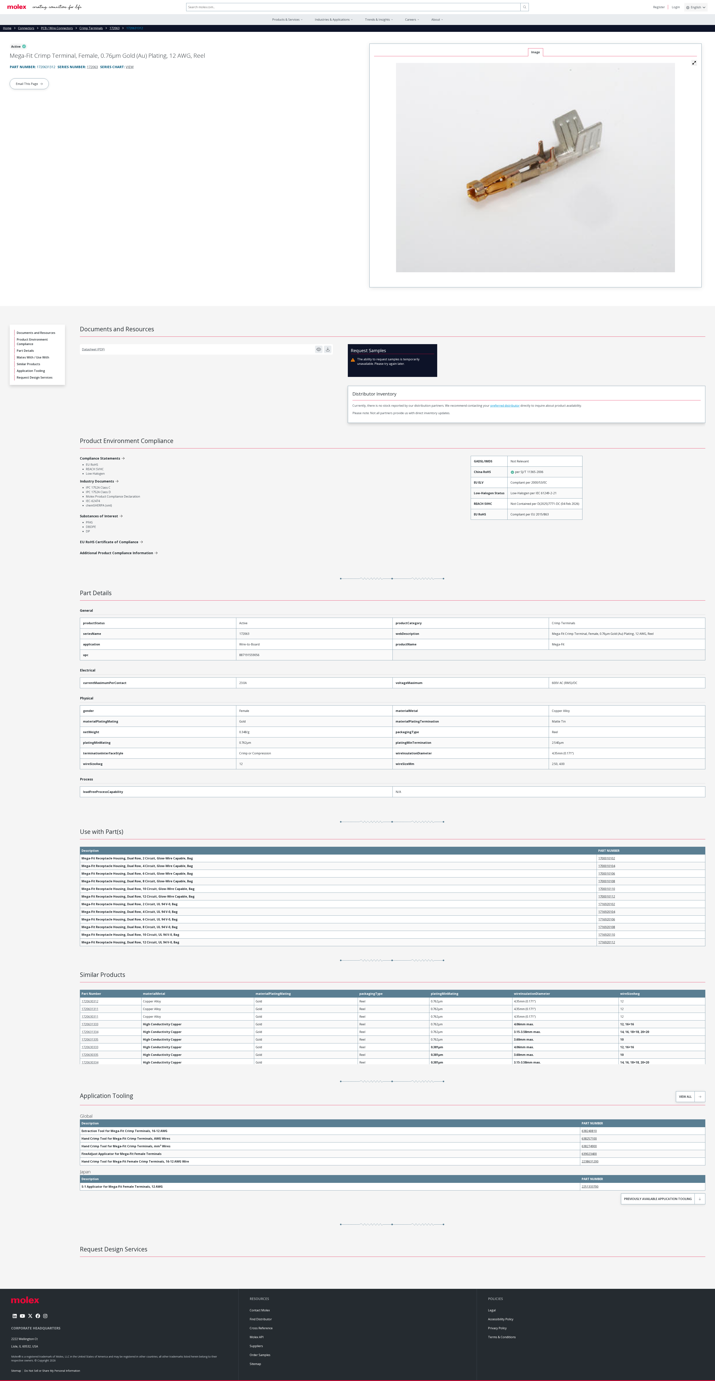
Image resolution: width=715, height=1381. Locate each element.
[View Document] (318, 349)
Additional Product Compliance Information (116, 553)
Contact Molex (260, 1310)
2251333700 (590, 1187)
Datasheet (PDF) (93, 349)
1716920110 (606, 935)
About (435, 20)
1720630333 (90, 1047)
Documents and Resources (36, 333)
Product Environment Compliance (32, 341)
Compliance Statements (100, 458)
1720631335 (90, 1039)
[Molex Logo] (44, 7)
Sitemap (16, 1370)
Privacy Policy (497, 1328)
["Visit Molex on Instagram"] (45, 1316)
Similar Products (28, 364)
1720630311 (90, 1017)
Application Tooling (31, 371)
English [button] (696, 7)
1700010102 (606, 858)
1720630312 (90, 1001)
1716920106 (606, 919)
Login (676, 7)
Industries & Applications (332, 20)
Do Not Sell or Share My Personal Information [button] (52, 1370)
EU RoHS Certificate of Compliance (109, 542)
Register (659, 7)
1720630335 (90, 1055)
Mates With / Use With (33, 357)
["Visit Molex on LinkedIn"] (14, 1316)
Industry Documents (97, 481)
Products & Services (286, 20)
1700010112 (606, 896)
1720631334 (90, 1032)
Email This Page (27, 84)
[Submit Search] (525, 7)
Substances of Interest (99, 516)
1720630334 (90, 1062)
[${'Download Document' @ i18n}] (327, 349)
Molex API (257, 1337)
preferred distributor (505, 406)
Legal (492, 1310)
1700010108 (606, 881)
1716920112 (606, 942)
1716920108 (606, 927)
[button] (694, 62)
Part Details (25, 351)
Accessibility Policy (500, 1319)
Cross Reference (261, 1328)
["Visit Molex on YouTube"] (22, 1316)
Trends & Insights (377, 20)
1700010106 (606, 874)
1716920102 (606, 904)
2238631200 (590, 1161)
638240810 (589, 1131)
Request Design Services (35, 377)
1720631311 (90, 1009)
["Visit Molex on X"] (30, 1316)
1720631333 (90, 1024)
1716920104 (606, 912)
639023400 (589, 1154)
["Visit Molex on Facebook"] (38, 1316)
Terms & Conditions (502, 1337)
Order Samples (260, 1355)
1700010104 (606, 866)
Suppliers (256, 1346)
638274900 (589, 1146)
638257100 (589, 1138)
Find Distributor (261, 1319)
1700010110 (606, 889)
